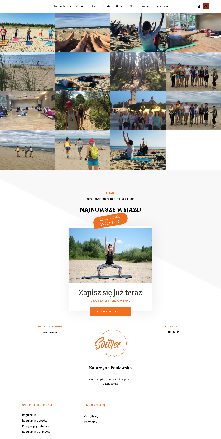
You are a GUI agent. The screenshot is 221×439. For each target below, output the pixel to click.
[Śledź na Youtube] (206, 6)
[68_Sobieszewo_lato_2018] (82, 90)
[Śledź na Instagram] (199, 6)
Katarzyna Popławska (110, 368)
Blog (132, 6)
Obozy (120, 6)
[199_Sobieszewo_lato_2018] (138, 129)
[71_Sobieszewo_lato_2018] (193, 90)
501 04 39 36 (171, 332)
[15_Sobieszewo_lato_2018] (82, 51)
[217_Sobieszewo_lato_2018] (193, 129)
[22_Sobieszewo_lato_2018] (138, 51)
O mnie (80, 6)
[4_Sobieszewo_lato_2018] (27, 51)
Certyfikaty (91, 416)
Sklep (93, 6)
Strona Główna (61, 6)
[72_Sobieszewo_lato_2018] (27, 129)
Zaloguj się (162, 6)
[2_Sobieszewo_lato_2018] (138, 168)
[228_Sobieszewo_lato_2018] (27, 168)
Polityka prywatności (35, 426)
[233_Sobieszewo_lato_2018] (82, 168)
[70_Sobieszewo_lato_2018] (138, 90)
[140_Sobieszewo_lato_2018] (82, 129)
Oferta (106, 6)
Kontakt (145, 6)
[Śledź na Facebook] (192, 6)
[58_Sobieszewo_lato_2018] (27, 90)
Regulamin (29, 415)
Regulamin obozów (34, 420)
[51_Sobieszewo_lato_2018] (193, 51)
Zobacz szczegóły (110, 311)
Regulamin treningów (36, 431)
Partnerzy (90, 422)
